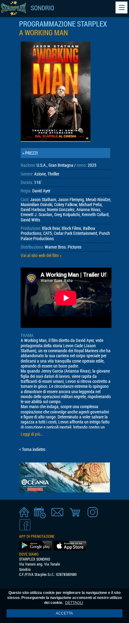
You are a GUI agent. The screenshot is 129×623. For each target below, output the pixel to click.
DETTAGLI (74, 603)
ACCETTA (64, 613)
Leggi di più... (32, 434)
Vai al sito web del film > (41, 255)
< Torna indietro (32, 449)
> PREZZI (30, 153)
